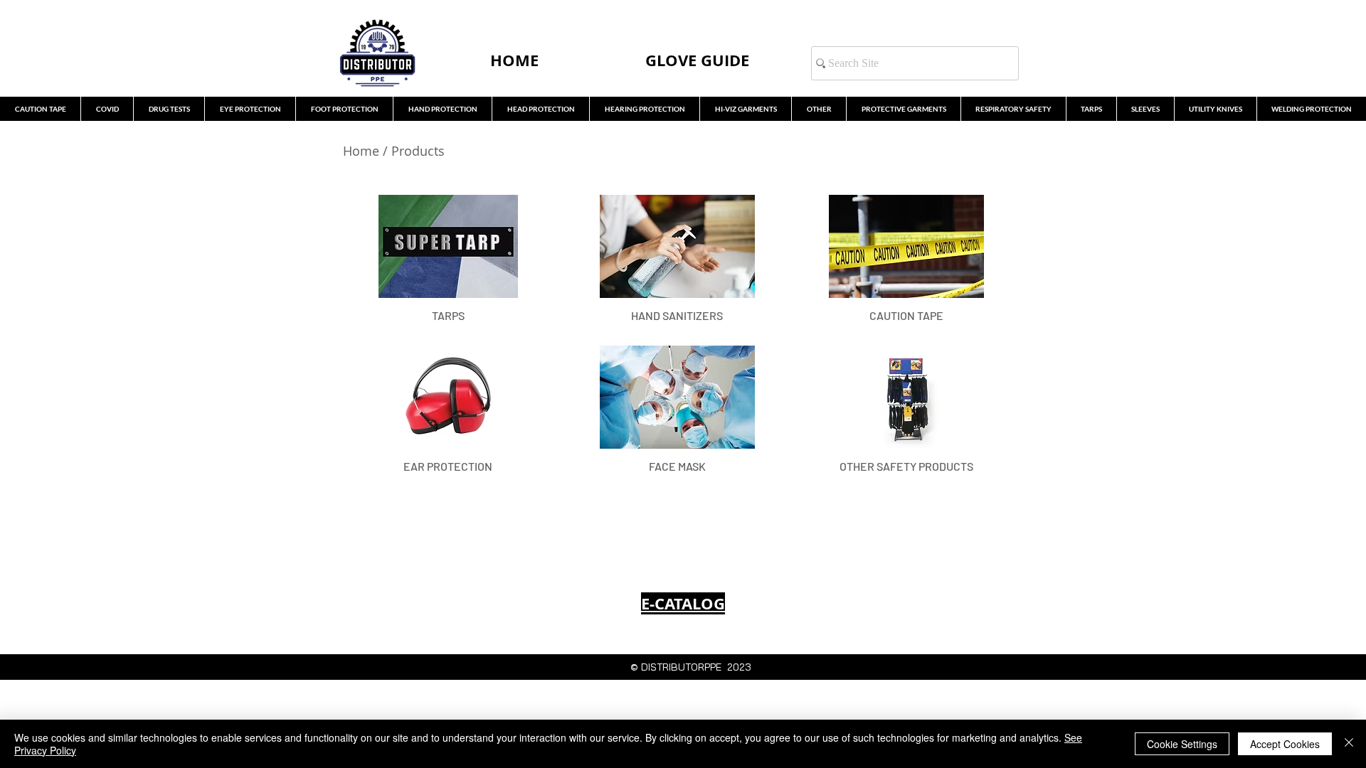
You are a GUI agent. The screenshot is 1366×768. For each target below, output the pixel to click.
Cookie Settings (1182, 744)
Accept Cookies (1285, 744)
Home (361, 150)
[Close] (1348, 744)
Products (419, 150)
